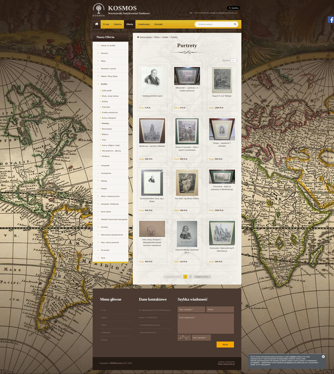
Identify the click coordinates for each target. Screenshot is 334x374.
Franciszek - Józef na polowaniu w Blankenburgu (222, 187)
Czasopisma (106, 173)
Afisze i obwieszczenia (110, 196)
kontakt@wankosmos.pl (226, 13)
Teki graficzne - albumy (111, 151)
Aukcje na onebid (108, 45)
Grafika (104, 84)
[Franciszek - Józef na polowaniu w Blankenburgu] (222, 177)
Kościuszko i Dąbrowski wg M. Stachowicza (222, 249)
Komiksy (104, 227)
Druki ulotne (106, 212)
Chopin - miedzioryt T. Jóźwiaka (222, 144)
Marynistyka (107, 129)
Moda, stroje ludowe (110, 96)
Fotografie (105, 165)
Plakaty (104, 181)
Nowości (104, 53)
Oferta (129, 24)
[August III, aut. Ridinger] (222, 80)
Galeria (117, 24)
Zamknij (323, 356)
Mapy (103, 61)
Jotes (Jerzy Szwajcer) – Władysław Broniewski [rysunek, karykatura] (152, 242)
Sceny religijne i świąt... (111, 145)
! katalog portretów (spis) (152, 96)
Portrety (105, 123)
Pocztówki (105, 250)
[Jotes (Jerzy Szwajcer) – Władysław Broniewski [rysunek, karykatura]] (152, 229)
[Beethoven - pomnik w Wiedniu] (152, 131)
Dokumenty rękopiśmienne (112, 235)
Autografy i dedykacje (110, 204)
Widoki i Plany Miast (109, 76)
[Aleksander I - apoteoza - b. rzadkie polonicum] (187, 76)
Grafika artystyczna (110, 112)
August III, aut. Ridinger (222, 96)
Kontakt (158, 24)
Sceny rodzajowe (109, 118)
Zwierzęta (106, 107)
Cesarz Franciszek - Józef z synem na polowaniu (187, 148)
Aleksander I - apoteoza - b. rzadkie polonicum (187, 89)
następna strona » (202, 277)
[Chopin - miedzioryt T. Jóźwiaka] (222, 129)
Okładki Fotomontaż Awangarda (114, 219)
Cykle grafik (107, 90)
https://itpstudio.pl (226, 364)
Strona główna (146, 37)
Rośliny (105, 101)
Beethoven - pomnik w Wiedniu (152, 146)
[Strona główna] (138, 37)
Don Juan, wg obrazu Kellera (187, 198)
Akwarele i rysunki (108, 69)
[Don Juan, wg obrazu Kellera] (187, 182)
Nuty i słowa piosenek (110, 242)
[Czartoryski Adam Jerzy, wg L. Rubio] (152, 182)
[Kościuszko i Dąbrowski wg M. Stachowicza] (222, 233)
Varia (103, 258)
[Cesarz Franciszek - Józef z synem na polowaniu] (187, 131)
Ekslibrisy (106, 156)
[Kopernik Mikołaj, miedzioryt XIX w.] (187, 234)
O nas (106, 24)
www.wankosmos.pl (148, 332)
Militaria (105, 134)
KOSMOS (129, 10)
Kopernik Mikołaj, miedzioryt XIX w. (187, 251)
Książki (104, 189)
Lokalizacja (144, 24)
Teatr (104, 140)
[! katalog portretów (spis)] (152, 80)
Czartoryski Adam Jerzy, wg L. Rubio (152, 199)
